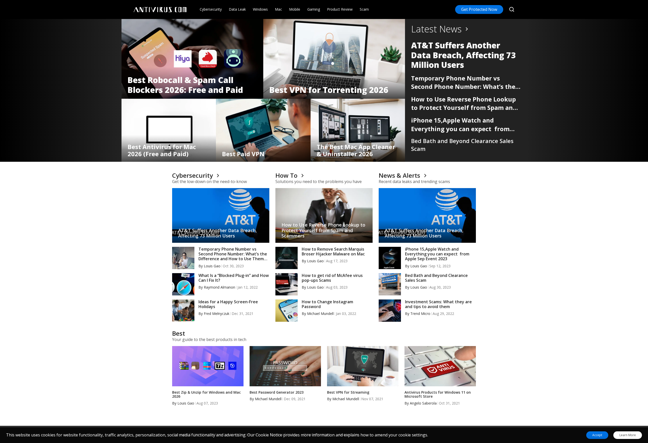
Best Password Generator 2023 (276, 392)
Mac (278, 9)
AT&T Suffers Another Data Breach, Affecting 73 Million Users (463, 55)
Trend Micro (420, 313)
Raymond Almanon (219, 287)
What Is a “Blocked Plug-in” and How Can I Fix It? (233, 278)
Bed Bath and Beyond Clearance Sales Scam (462, 144)
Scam (364, 9)
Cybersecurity (211, 9)
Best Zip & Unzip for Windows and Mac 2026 (206, 394)
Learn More (627, 435)
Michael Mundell (320, 313)
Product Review (340, 9)
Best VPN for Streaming (348, 392)
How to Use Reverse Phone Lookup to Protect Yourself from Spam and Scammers (464, 103)
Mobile (294, 9)
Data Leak (237, 9)
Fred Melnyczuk (216, 313)
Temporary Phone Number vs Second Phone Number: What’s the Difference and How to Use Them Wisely (463, 82)
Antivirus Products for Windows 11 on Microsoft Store (437, 394)
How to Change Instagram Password (327, 304)
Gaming (313, 9)
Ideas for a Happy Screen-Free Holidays (228, 304)
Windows (260, 9)
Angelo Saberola (423, 403)
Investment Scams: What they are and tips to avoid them (438, 304)
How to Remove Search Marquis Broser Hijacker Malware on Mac (333, 251)
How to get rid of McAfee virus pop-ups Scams (332, 278)
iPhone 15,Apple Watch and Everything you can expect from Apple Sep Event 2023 (460, 124)
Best (178, 333)
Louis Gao (212, 266)
